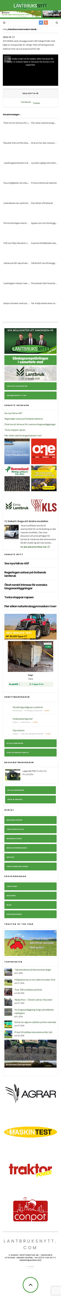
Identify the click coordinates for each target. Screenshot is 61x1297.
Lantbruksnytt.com (30, 1244)
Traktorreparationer (17, 866)
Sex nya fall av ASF (13, 413)
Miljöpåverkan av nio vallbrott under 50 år (34, 979)
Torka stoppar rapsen (14, 429)
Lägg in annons (14, 799)
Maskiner (11, 896)
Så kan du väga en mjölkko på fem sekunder (35, 1022)
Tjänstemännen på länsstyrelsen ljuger (32, 969)
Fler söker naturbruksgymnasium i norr (23, 435)
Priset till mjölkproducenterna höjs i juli (33, 1032)
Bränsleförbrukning (17, 848)
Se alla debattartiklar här (33, 546)
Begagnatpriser (14, 820)
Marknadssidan (14, 839)
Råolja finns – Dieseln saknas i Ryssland (33, 999)
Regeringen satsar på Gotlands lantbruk (23, 418)
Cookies (30, 1266)
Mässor (10, 857)
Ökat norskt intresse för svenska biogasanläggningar (30, 424)
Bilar (9, 905)
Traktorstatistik (15, 829)
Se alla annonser (15, 743)
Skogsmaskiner (14, 914)
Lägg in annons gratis (18, 752)
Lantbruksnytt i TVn (16, 395)
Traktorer (12, 886)
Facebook (26, 101)
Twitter (36, 103)
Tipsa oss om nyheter (17, 386)
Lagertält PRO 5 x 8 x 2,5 (35, 773)
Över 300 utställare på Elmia (28, 989)
